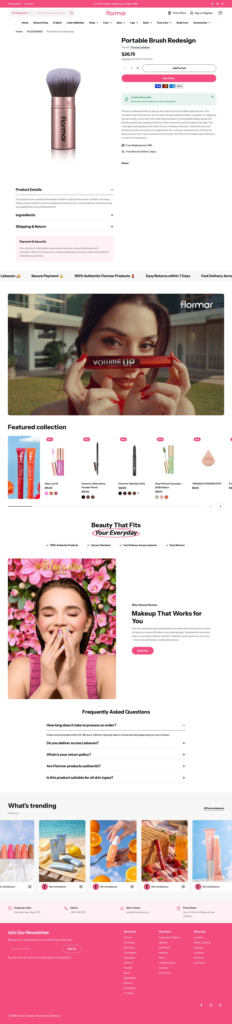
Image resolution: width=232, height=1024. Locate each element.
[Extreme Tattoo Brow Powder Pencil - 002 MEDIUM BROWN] (88, 497)
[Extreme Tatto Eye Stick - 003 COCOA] (129, 493)
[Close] (212, 97)
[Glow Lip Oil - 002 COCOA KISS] (51, 493)
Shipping (126, 59)
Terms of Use (47, 957)
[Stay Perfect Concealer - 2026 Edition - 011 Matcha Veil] (157, 497)
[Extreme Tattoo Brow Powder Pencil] (98, 457)
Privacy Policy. (64, 957)
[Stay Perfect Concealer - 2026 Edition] (171, 457)
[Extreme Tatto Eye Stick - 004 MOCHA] (134, 493)
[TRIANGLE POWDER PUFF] (208, 457)
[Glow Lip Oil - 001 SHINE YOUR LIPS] (46, 493)
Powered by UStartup (48, 1015)
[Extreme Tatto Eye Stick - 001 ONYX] (120, 493)
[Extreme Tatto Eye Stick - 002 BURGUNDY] (125, 493)
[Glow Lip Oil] (61, 457)
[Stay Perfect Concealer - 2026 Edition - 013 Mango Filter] (166, 497)
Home (19, 31)
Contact (28, 3)
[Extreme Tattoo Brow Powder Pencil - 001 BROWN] (83, 497)
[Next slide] (220, 506)
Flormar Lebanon (140, 47)
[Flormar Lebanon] (24, 467)
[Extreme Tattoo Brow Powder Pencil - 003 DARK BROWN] (93, 497)
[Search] (71, 13)
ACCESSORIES (35, 31)
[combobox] (42, 13)
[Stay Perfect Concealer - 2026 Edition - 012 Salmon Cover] (161, 497)
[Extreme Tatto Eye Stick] (134, 457)
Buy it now (169, 78)
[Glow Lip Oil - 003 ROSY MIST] (56, 493)
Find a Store (14, 3)
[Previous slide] (211, 506)
